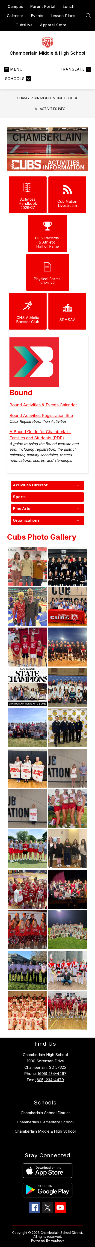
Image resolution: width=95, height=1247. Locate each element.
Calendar (15, 15)
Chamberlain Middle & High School (47, 98)
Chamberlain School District (45, 1112)
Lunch (68, 6)
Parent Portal (42, 6)
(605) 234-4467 (52, 1073)
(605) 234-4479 (49, 1079)
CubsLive (24, 25)
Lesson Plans (63, 15)
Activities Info (52, 109)
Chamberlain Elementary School (45, 1122)
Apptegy (57, 1240)
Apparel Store (53, 25)
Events (37, 15)
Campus (15, 6)
